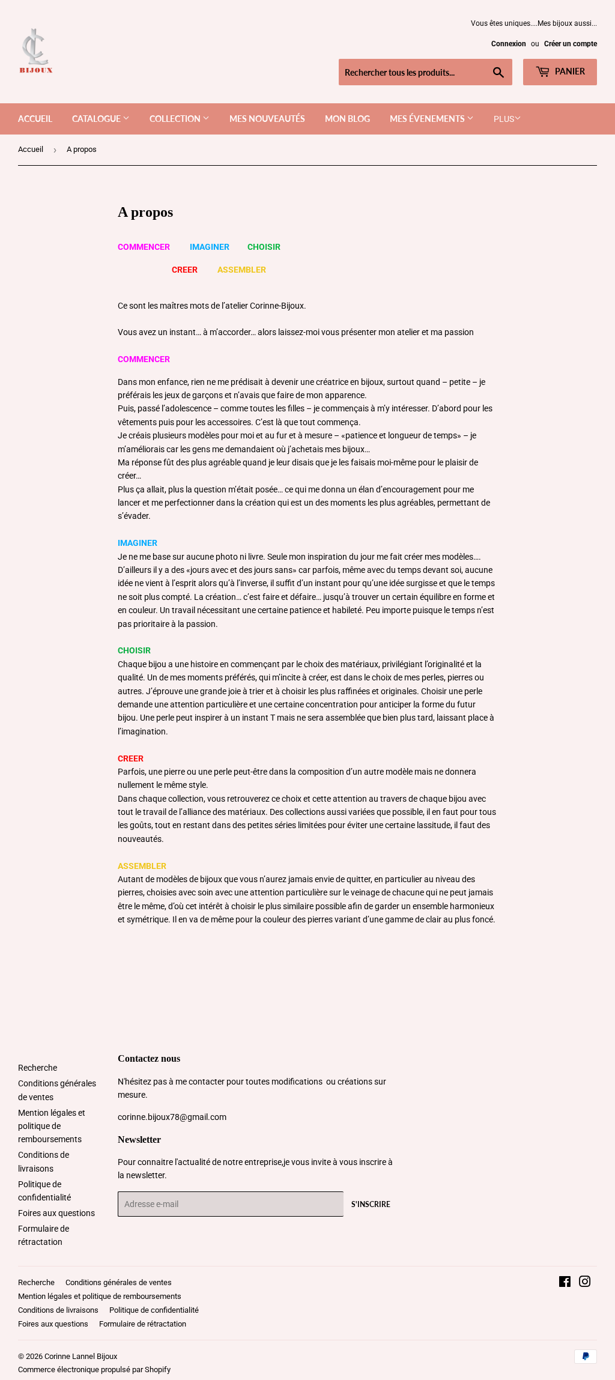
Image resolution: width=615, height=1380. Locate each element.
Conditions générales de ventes (118, 1282)
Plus (504, 119)
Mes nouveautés (267, 118)
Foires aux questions (56, 1213)
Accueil (35, 118)
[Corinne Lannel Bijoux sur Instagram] (585, 1283)
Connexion (508, 44)
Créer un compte (570, 44)
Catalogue (97, 118)
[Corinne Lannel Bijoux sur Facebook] (565, 1283)
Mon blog (347, 118)
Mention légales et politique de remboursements (51, 1126)
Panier (569, 71)
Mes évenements (428, 118)
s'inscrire (370, 1204)
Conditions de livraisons (58, 1310)
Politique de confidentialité (154, 1310)
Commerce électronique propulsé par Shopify (94, 1369)
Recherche (37, 1068)
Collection (176, 118)
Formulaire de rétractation (142, 1323)
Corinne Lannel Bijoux (80, 1356)
